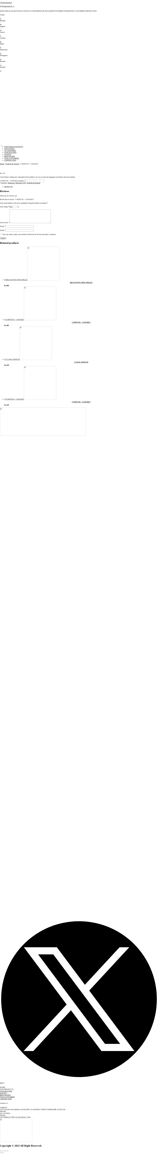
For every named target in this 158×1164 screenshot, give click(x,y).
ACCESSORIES (35, 11)
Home (2, 164)
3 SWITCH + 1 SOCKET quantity (12, 181)
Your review (5, 222)
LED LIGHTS (24, 11)
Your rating (4, 207)
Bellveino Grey (20, 183)
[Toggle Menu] (1, 145)
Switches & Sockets (12, 164)
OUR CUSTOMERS (77, 11)
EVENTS (56, 11)
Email (2, 230)
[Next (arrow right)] (3, 1152)
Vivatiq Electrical (6, 3)
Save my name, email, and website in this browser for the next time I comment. (29, 234)
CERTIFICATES (91, 11)
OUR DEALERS (47, 11)
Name (2, 226)
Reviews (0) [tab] (8, 187)
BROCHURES (64, 11)
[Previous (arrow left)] (1, 1152)
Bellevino (11, 183)
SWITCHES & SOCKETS (9, 11)
